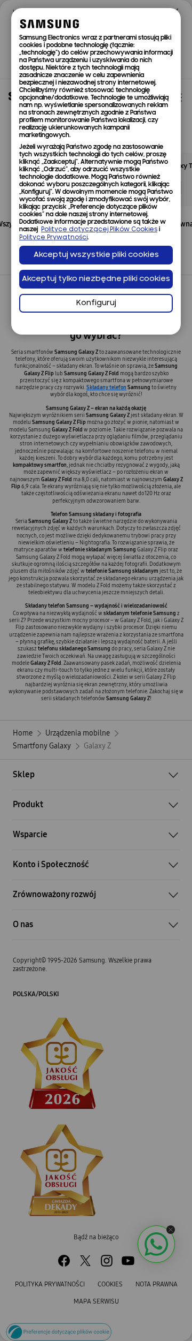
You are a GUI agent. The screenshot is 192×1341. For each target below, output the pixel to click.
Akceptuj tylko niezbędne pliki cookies (96, 279)
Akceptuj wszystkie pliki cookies (96, 255)
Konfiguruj (96, 303)
